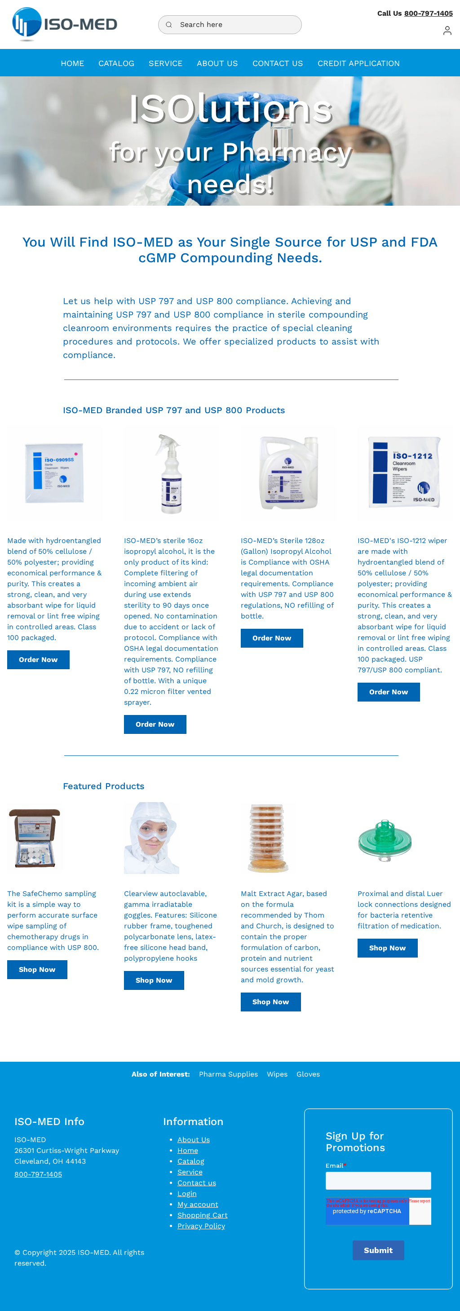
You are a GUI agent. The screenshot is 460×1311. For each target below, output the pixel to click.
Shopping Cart (202, 1215)
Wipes (277, 1074)
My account (197, 1204)
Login (187, 1193)
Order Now (38, 659)
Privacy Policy (201, 1226)
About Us (193, 1139)
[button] (447, 30)
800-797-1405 (428, 13)
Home (187, 1150)
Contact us (196, 1183)
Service (190, 1172)
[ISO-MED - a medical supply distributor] (64, 24)
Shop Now (37, 969)
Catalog (190, 1161)
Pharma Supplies (228, 1074)
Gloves (308, 1074)
